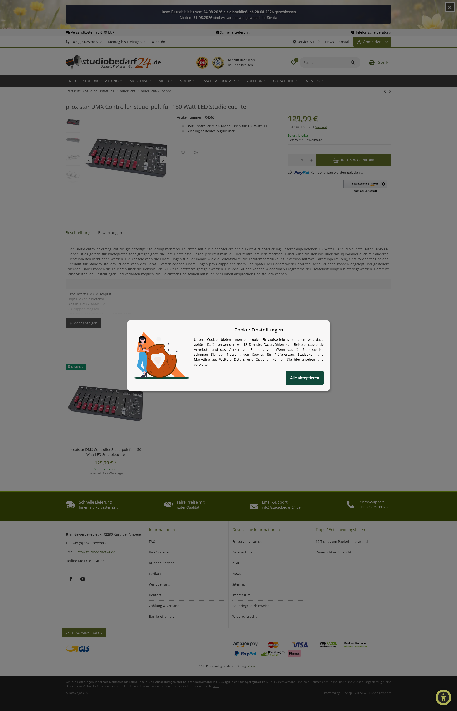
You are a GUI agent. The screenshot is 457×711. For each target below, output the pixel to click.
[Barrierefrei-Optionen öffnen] (443, 697)
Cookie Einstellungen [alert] (258, 329)
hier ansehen (304, 359)
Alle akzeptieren (304, 377)
